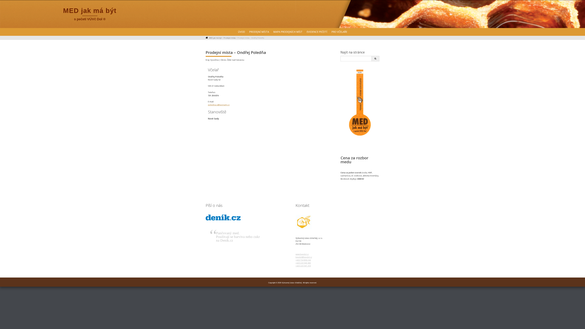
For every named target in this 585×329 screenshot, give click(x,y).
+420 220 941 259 (303, 266)
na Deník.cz (224, 240)
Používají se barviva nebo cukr (238, 237)
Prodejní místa (259, 32)
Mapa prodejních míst (287, 32)
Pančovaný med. (228, 233)
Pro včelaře (339, 32)
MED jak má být (90, 10)
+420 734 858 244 (303, 260)
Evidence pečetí (317, 32)
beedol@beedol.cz (304, 257)
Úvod (241, 32)
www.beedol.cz (302, 254)
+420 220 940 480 (303, 263)
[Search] (375, 58)
